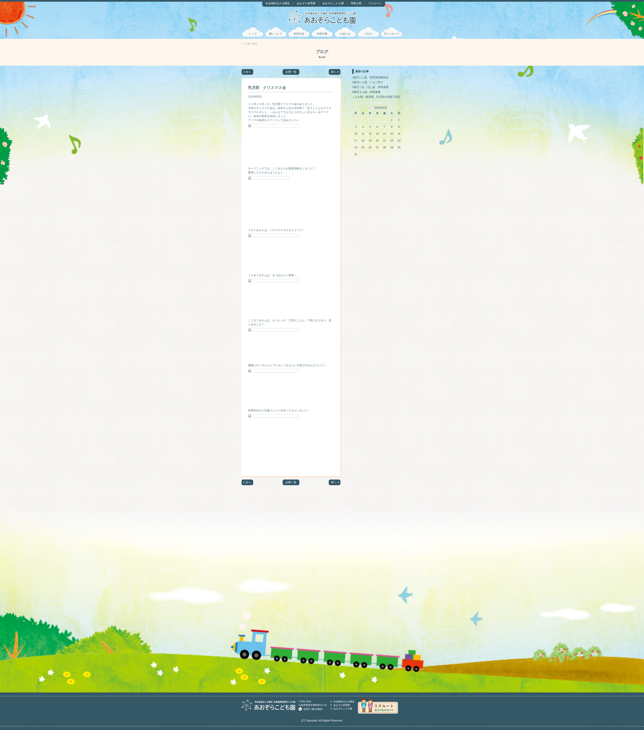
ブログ (368, 33)
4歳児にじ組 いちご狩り (367, 82)
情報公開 (356, 3)
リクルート (375, 3)
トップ (253, 33)
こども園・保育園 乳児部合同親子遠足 (376, 96)
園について (275, 33)
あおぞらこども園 (333, 3)
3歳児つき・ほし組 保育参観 (370, 87)
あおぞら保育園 (306, 3)
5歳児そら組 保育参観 (366, 92)
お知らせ (345, 33)
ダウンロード (391, 33)
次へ (248, 71)
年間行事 (322, 33)
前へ (333, 71)
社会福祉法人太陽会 (278, 3)
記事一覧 (291, 71)
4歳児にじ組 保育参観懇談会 (370, 77)
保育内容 (298, 33)
